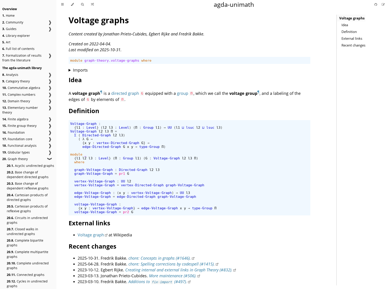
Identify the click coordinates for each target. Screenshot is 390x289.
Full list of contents (18, 49)
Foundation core (17, 139)
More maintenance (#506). (173, 275)
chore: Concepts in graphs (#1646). (159, 258)
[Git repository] (376, 4)
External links (351, 38)
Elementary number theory (20, 109)
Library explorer (16, 35)
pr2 (126, 212)
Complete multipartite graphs (27, 254)
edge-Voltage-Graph (92, 193)
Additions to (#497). (157, 281)
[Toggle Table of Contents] (62, 4)
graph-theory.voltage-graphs (111, 60)
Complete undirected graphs (28, 265)
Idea (344, 25)
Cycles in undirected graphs (27, 283)
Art (6, 42)
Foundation (13, 132)
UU (170, 127)
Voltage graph (91, 235)
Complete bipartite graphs (25, 242)
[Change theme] (72, 4)
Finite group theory (19, 126)
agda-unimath (234, 4)
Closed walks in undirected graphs (22, 231)
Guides (9, 29)
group (182, 93)
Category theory (16, 81)
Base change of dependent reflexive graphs (28, 185)
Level (91, 127)
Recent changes (353, 45)
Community (12, 22)
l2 (105, 127)
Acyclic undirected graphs (30, 165)
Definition (349, 31)
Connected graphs (25, 275)
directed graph (125, 93)
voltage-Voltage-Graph (95, 204)
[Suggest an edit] (383, 4)
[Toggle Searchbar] (82, 4)
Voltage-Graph (83, 124)
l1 (78, 127)
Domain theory (16, 101)
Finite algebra (15, 119)
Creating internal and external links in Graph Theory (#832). (178, 270)
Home (8, 15)
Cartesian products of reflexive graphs (27, 208)
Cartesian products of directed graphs (27, 197)
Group (148, 127)
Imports (80, 70)
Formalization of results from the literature (22, 57)
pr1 (122, 173)
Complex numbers (18, 94)
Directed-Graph (96, 135)
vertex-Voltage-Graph (94, 181)
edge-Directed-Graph (101, 147)
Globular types (16, 152)
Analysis (10, 74)
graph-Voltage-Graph (93, 170)
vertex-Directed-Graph (118, 143)
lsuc (190, 127)
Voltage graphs (351, 18)
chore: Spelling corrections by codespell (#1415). (171, 264)
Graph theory (15, 159)
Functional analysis (19, 145)
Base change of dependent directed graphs (28, 174)
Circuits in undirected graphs (27, 220)
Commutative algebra (21, 88)
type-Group (149, 147)
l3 (111, 127)
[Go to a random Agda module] (92, 4)
